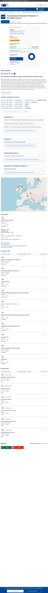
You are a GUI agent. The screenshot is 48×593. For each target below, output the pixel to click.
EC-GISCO (26, 210)
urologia (27, 106)
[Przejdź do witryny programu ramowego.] (3, 17)
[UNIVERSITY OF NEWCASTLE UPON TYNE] (21, 187)
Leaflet (10, 210)
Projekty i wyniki (12, 12)
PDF (19, 447)
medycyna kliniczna (19, 100)
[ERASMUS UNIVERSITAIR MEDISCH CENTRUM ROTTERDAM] (25, 190)
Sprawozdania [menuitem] (12, 21)
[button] (40, 5)
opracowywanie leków (41, 100)
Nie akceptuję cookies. (32, 591)
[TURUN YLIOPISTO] (37, 180)
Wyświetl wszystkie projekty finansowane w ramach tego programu (19, 123)
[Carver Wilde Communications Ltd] (22, 191)
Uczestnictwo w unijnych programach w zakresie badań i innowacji (20, 245)
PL (14, 73)
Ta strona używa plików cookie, (12, 588)
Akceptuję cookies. (15, 591)
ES (6, 73)
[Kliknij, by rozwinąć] (44, 258)
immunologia (28, 108)
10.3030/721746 (13, 37)
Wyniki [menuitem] (19, 21)
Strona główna (3, 12)
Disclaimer (45, 210)
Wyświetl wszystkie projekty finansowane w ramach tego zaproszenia (20, 172)
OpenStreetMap (17, 210)
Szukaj (43, 5)
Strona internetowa (11, 244)
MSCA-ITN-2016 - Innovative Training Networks (14, 141)
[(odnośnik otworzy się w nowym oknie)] (5, 5)
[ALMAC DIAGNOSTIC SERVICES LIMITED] (18, 187)
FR (9, 73)
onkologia (27, 102)
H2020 (18, 12)
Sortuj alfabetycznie (5, 254)
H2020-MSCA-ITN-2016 (9, 168)
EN (4, 73)
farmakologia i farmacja (29, 100)
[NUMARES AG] (30, 193)
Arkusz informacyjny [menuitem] (5, 21)
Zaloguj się (37, 5)
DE (1, 73)
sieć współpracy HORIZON (13, 247)
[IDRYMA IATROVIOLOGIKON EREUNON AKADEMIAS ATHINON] (38, 203)
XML (7, 447)
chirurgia (27, 104)
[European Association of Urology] (27, 195)
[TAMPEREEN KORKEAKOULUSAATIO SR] (38, 178)
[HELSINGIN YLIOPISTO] (39, 180)
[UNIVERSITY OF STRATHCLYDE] (20, 186)
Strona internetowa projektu (17, 33)
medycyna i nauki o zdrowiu (6, 100)
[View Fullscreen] (45, 202)
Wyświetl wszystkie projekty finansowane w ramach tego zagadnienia (20, 145)
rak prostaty (33, 102)
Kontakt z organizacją (12, 242)
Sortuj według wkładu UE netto (23, 254)
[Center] (45, 207)
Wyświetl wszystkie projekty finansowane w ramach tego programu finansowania (22, 159)
